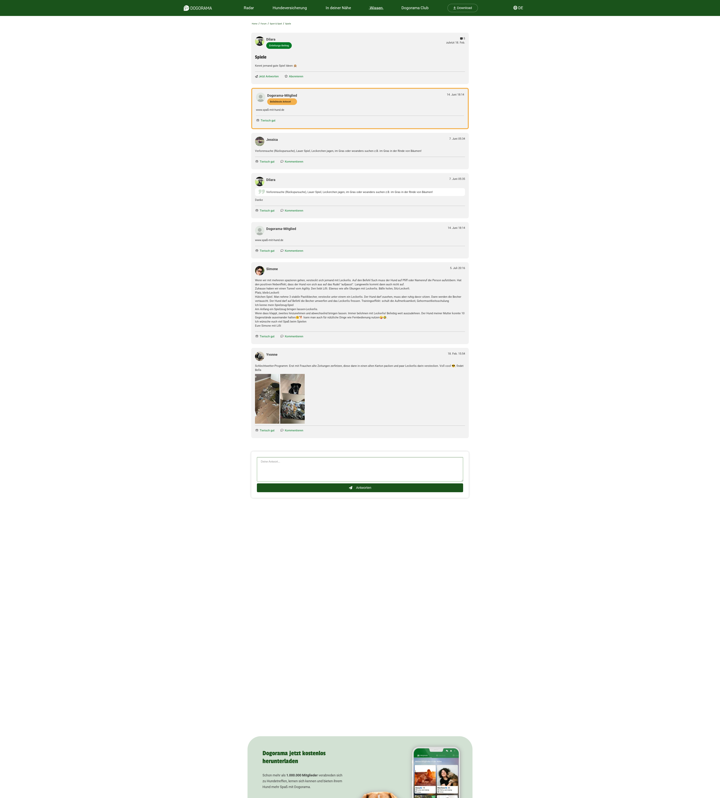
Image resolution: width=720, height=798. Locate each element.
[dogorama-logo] (198, 8)
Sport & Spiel (276, 24)
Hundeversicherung (290, 8)
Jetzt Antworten (269, 76)
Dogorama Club (415, 8)
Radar (249, 8)
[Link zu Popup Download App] (280, 399)
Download (464, 8)
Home (254, 24)
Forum (264, 24)
